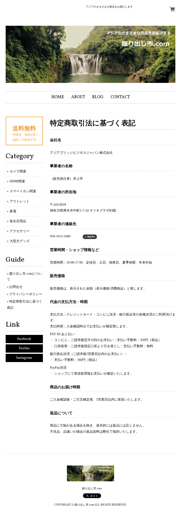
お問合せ (15, 287)
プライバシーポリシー (25, 294)
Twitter (24, 348)
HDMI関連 (17, 181)
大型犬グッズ (19, 241)
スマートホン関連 (23, 191)
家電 (13, 211)
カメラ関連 (18, 171)
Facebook (24, 339)
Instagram (24, 358)
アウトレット (19, 201)
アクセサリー (19, 231)
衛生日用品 (18, 221)
